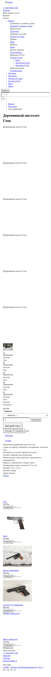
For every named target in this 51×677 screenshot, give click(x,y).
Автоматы (12, 73)
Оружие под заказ (17, 37)
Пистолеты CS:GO (22, 63)
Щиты (12, 47)
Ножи (17, 60)
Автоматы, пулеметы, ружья (21, 26)
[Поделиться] (27, 431)
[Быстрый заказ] (15, 507)
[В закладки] (17, 507)
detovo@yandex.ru (10, 661)
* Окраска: (7, 411)
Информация (8, 648)
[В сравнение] (20, 507)
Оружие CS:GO (16, 58)
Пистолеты (14, 31)
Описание (9, 436)
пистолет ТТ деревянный (13, 605)
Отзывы (8, 441)
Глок (5, 502)
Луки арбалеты (16, 52)
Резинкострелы (16, 71)
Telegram (6, 10)
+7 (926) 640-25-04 (10, 8)
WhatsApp (7, 656)
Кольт (5, 536)
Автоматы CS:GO (22, 65)
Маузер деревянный (11, 570)
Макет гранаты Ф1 (10, 639)
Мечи (12, 42)
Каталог (11, 21)
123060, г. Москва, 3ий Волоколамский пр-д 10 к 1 (23, 667)
